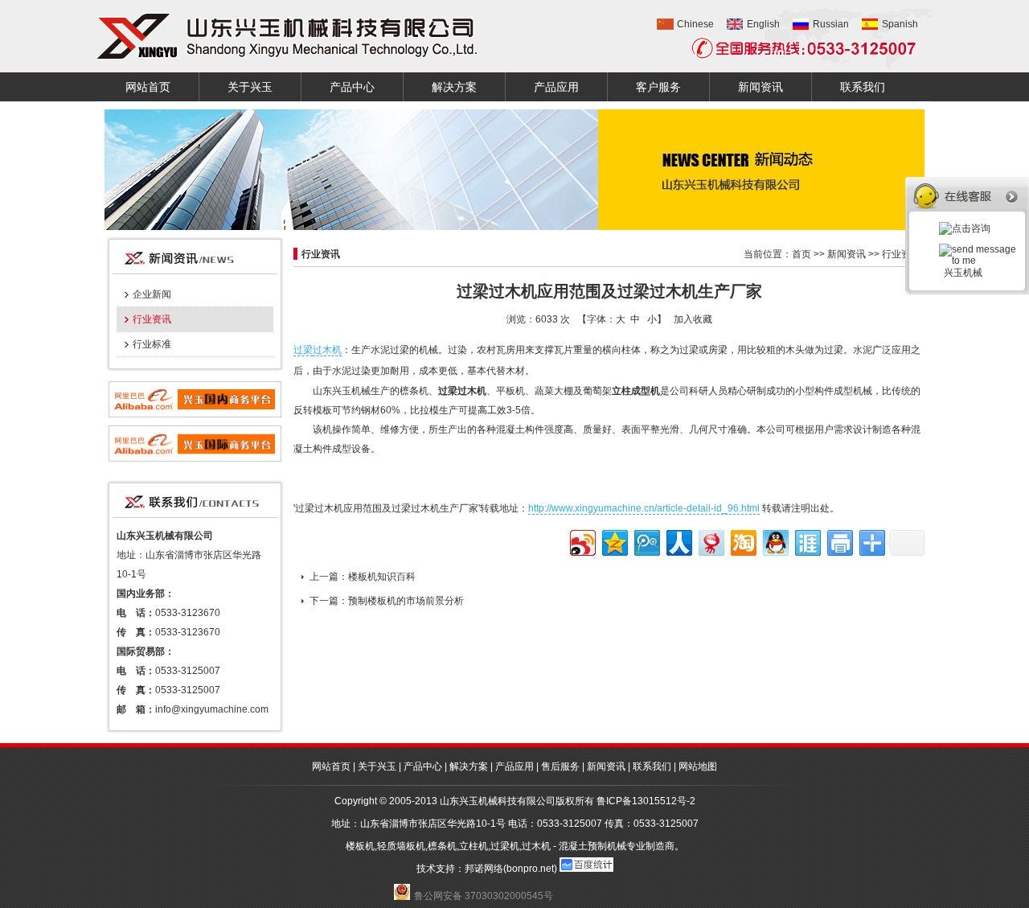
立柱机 (473, 846)
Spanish (900, 24)
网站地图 (697, 766)
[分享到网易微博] (710, 541)
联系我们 (862, 86)
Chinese (695, 24)
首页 (801, 254)
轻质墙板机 (401, 846)
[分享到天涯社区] (807, 541)
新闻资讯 (760, 86)
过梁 (303, 349)
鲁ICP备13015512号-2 (645, 801)
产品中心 (352, 86)
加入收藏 (693, 319)
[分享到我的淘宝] (742, 541)
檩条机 (442, 846)
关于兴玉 (250, 86)
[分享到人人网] (678, 541)
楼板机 (360, 846)
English (763, 24)
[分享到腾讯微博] (646, 541)
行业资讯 (152, 319)
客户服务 (658, 86)
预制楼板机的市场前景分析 (406, 600)
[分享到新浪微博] (581, 541)
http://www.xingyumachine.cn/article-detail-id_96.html (644, 508)
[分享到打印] (839, 541)
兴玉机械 (960, 272)
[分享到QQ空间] (614, 541)
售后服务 (560, 766)
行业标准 (152, 344)
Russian (831, 24)
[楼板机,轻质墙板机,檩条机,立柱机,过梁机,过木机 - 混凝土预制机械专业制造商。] (287, 36)
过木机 (327, 349)
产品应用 (556, 86)
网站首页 (147, 86)
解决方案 (454, 86)
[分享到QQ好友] (774, 541)
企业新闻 (152, 294)
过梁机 (504, 846)
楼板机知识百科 (382, 576)
